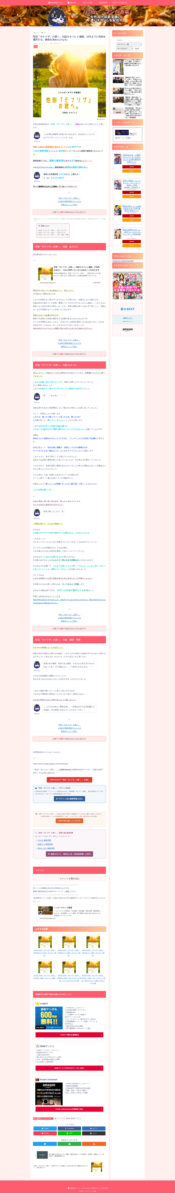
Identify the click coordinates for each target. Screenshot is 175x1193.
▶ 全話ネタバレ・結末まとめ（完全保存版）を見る (69, 854)
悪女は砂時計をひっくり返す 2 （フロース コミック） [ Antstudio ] (132, 233)
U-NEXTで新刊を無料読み (69, 1035)
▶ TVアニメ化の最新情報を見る (69, 799)
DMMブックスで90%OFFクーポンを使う (69, 1068)
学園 (68, 1118)
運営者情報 (104, 1188)
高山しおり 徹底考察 (46, 848)
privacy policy (86, 1188)
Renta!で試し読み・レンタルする (69, 820)
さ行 (36, 1118)
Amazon (132, 170)
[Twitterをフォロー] (45, 1144)
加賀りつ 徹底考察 (45, 844)
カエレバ (134, 163)
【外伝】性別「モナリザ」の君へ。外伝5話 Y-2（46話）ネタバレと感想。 (69, 953)
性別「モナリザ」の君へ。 (46, 1118)
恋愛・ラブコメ (76, 1118)
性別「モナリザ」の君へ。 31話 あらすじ (53, 230)
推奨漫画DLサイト (75, 1188)
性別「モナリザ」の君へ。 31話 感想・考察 (53, 234)
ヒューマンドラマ (60, 1118)
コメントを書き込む (69, 878)
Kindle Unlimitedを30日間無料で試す (69, 1109)
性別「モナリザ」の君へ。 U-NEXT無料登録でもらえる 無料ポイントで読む (69, 201)
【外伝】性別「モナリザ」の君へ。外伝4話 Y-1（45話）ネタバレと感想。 (93, 953)
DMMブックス (127, 318)
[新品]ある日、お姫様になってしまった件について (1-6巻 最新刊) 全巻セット (131, 158)
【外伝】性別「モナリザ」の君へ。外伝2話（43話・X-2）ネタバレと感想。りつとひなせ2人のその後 (69, 978)
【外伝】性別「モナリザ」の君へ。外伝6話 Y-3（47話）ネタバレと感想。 (45, 953)
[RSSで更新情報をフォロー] (94, 1144)
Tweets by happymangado (123, 261)
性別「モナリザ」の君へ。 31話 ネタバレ (52, 232)
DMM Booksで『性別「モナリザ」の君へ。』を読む (69, 780)
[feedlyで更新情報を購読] (69, 1144)
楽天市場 (132, 166)
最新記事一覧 (95, 1188)
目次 (43, 226)
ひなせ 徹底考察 (44, 840)
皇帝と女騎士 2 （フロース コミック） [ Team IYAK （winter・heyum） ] (132, 184)
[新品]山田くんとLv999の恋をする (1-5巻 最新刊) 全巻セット (131, 208)
